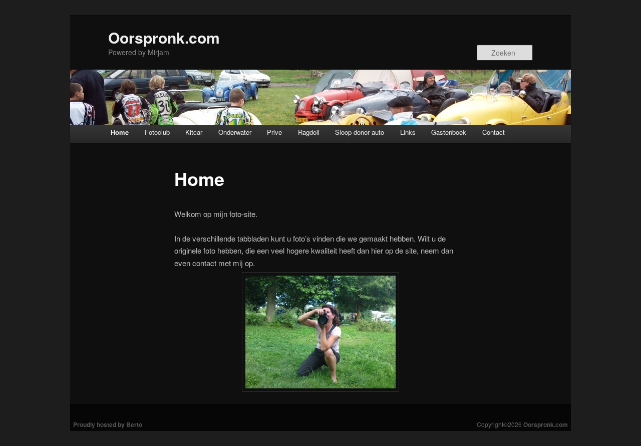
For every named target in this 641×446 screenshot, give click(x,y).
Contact (493, 132)
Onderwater (234, 132)
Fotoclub (157, 132)
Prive (274, 132)
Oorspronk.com (164, 37)
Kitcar (193, 132)
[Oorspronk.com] (320, 97)
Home (120, 132)
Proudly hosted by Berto (107, 424)
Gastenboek (448, 132)
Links (408, 132)
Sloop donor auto (359, 132)
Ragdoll (308, 132)
